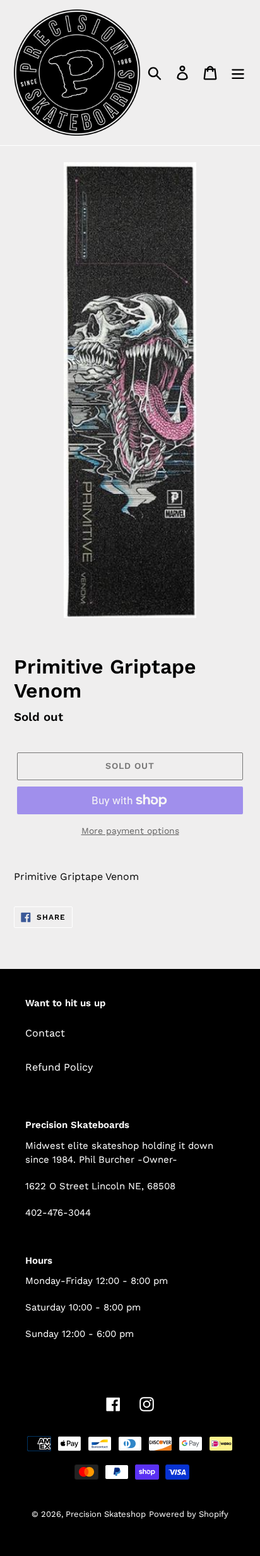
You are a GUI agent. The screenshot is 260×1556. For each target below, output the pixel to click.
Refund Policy (59, 1067)
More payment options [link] (130, 831)
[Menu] (238, 73)
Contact (45, 1033)
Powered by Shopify (188, 1514)
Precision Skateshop (106, 1514)
